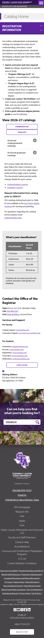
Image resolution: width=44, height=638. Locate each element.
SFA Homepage (22, 507)
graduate (22, 132)
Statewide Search (32, 582)
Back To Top (22, 632)
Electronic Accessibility (9, 570)
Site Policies (36, 593)
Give (22, 525)
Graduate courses (15, 187)
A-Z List (22, 558)
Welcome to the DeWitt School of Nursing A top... (22, 600)
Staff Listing (22, 365)
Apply (22, 520)
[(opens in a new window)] (3, 371)
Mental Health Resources (11, 574)
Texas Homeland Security (13, 586)
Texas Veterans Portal (32, 586)
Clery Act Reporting (34, 589)
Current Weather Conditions (22, 563)
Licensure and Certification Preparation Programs (22, 552)
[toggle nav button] (41, 3)
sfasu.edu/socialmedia (22, 617)
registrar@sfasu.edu (13, 217)
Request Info (22, 511)
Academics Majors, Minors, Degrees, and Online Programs (22, 604)
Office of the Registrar (14, 6)
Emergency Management (32, 574)
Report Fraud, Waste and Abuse (13, 589)
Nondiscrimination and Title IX (31, 570)
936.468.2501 (12, 311)
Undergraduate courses (17, 184)
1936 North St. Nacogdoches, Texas (22, 499)
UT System (8, 582)
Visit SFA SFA (22, 602)
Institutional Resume (10, 593)
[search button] (37, 422)
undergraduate (22, 126)
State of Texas (19, 582)
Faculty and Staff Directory (22, 537)
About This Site (22, 624)
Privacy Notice (25, 593)
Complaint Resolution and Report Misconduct (21, 578)
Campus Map (22, 542)
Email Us (22, 494)
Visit (22, 516)
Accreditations (22, 546)
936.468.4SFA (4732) (22, 490)
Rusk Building (13, 314)
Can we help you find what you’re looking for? (22, 411)
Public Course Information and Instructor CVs (22, 531)
